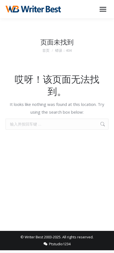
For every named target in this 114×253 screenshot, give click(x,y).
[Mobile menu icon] (102, 9)
